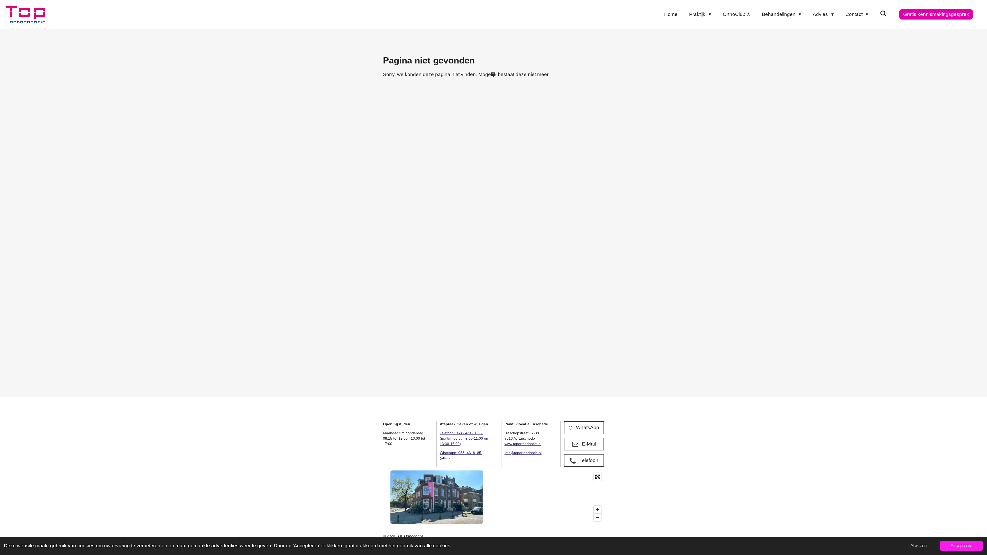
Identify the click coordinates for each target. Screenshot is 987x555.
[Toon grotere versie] (436, 497)
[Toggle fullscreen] (597, 477)
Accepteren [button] (961, 545)
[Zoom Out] (597, 517)
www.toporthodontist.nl (523, 444)
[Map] (550, 497)
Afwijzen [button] (918, 545)
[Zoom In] (597, 509)
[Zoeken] (883, 13)
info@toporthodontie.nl (523, 453)
